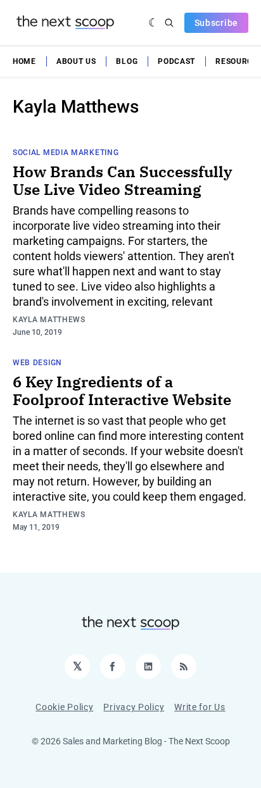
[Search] (169, 23)
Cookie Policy (64, 707)
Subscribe (216, 23)
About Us (76, 61)
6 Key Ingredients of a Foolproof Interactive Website (122, 391)
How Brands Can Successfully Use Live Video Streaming (122, 180)
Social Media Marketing (65, 152)
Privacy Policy (133, 707)
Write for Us (199, 707)
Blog (126, 61)
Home (24, 61)
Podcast (176, 61)
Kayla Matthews (49, 319)
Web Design (37, 362)
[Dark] (153, 22)
